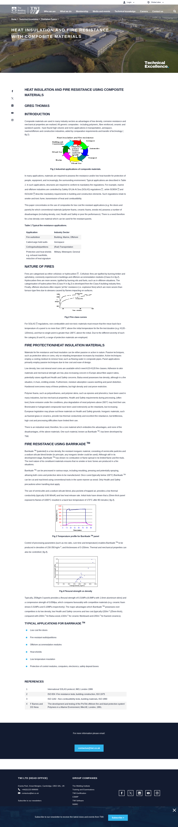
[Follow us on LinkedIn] (139, 793)
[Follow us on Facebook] (122, 793)
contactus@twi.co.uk (89, 748)
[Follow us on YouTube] (148, 793)
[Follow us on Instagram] (157, 793)
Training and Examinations (83, 790)
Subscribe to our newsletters (29, 801)
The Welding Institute (81, 786)
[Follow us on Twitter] (130, 793)
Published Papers (49, 19)
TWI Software (78, 801)
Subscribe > (118, 817)
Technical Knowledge (28, 19)
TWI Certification (79, 793)
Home (13, 19)
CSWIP (75, 797)
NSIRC (75, 804)
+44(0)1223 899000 (30, 790)
